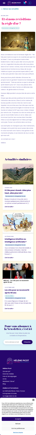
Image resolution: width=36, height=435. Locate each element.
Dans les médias (8, 374)
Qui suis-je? (6, 371)
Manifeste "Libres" (9, 381)
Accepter (18, 419)
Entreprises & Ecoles (10, 393)
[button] (33, 400)
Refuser (18, 424)
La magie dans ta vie (10, 396)
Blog (4, 384)
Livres (4, 379)
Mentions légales (18, 432)
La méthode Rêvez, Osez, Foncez (14, 391)
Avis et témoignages (10, 376)
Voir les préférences (18, 428)
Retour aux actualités (11, 9)
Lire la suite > (9, 207)
